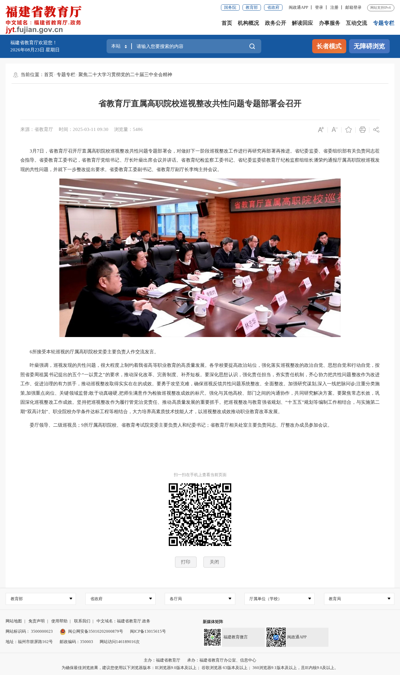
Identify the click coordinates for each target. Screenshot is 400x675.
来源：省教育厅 (36, 129)
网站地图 (14, 621)
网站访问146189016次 (120, 641)
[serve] (45, 20)
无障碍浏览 (369, 46)
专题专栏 (383, 23)
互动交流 (356, 23)
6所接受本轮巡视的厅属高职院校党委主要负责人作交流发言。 (89, 351)
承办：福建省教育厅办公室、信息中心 (221, 660)
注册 (334, 7)
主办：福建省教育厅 (162, 660)
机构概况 (248, 23)
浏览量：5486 (128, 129)
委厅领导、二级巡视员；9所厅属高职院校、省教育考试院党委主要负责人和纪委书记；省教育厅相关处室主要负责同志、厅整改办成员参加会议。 (176, 425)
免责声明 (36, 621)
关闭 (214, 561)
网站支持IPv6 (380, 7)
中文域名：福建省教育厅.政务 (123, 621)
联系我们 (82, 621)
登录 (319, 7)
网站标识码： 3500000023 (29, 631)
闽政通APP (298, 7)
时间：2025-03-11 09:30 (83, 129)
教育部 (252, 7)
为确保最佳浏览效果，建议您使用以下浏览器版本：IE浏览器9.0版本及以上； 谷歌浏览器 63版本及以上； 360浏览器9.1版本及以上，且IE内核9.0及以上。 (200, 667)
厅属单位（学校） (265, 598)
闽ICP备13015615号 (148, 631)
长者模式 (329, 46)
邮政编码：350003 (76, 641)
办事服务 (329, 23)
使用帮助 (59, 621)
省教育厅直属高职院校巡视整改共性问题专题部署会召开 (200, 103)
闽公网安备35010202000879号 (95, 631)
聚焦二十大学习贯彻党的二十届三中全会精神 (125, 74)
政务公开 (275, 23)
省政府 (273, 7)
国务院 (230, 7)
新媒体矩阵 (213, 621)
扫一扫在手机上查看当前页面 (200, 474)
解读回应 (302, 23)
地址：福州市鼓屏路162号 (29, 641)
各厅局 (176, 598)
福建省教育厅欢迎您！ (33, 42)
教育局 (335, 598)
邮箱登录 (353, 7)
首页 (227, 23)
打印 (185, 561)
